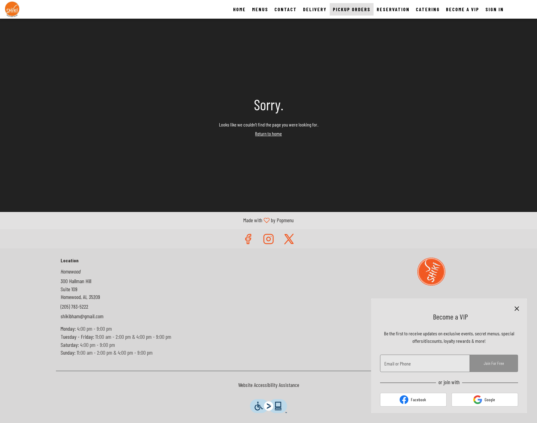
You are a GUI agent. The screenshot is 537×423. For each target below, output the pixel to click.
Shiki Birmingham (431, 272)
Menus (260, 9)
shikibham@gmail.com (82, 316)
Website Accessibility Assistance (268, 384)
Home (239, 9)
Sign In (494, 9)
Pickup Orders (351, 9)
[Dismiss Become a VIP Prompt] (516, 308)
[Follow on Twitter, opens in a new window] (289, 240)
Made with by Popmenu (149, 220)
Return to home (268, 133)
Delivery (315, 9)
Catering (428, 9)
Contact (285, 9)
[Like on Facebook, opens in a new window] (248, 240)
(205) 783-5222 (74, 306)
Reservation (393, 9)
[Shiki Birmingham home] (33, 9)
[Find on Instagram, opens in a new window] (268, 240)
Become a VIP (462, 9)
